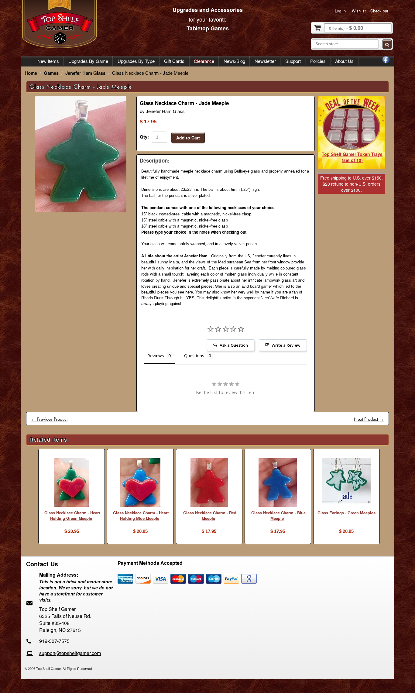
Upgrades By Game (88, 61)
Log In (340, 11)
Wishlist (359, 11)
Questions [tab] (194, 356)
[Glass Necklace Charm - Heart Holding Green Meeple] (72, 483)
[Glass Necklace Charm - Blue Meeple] (278, 483)
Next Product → (369, 419)
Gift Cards (174, 61)
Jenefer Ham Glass (85, 73)
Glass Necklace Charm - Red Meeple (209, 515)
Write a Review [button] (286, 345)
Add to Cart (188, 138)
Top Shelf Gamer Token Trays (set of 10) (352, 157)
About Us (344, 61)
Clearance (204, 61)
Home (31, 73)
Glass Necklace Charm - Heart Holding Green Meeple (72, 515)
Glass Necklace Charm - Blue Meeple (278, 515)
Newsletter (265, 61)
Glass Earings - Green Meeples (346, 513)
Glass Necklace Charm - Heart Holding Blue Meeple (141, 515)
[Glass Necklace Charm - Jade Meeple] (80, 211)
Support (293, 61)
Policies (318, 61)
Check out (379, 11)
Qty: (144, 136)
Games (51, 73)
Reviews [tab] (155, 356)
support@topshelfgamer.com (70, 653)
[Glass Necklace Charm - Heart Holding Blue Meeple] (140, 483)
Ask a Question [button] (234, 345)
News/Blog (234, 61)
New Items (48, 61)
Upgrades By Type (136, 61)
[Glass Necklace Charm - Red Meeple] (209, 483)
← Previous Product (49, 419)
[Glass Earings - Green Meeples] (346, 481)
